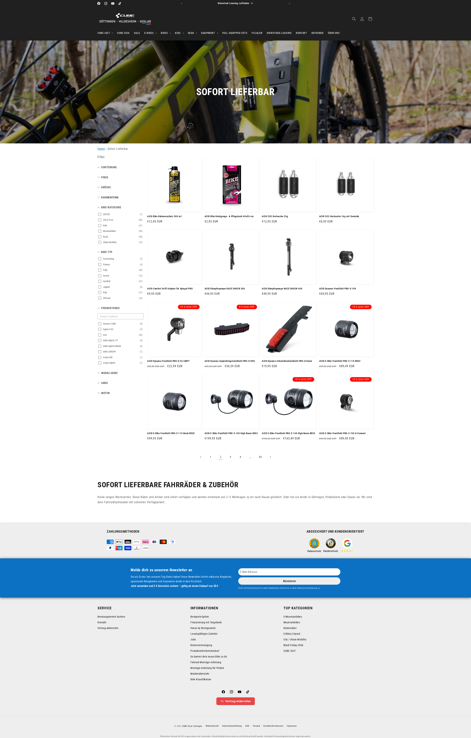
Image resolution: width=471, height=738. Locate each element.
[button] (105, 33)
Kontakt (102, 622)
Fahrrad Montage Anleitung (205, 662)
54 (260, 456)
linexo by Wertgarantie (203, 628)
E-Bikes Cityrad (292, 633)
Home (101, 149)
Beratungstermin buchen (111, 616)
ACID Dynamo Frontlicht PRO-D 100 (337, 288)
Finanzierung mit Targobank (206, 622)
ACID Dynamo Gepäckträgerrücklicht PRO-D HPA (230, 361)
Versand (256, 726)
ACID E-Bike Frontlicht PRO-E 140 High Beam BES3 (288, 433)
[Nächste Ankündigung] (289, 3)
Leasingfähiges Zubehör (203, 633)
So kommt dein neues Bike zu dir (208, 656)
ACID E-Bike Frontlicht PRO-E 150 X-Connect (342, 433)
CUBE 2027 (290, 650)
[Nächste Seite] (270, 457)
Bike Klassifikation (200, 679)
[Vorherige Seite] (201, 457)
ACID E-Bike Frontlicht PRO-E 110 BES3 (340, 361)
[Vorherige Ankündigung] (182, 3)
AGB (247, 726)
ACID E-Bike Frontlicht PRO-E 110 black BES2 (171, 433)
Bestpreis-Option (199, 616)
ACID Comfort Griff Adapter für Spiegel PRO (170, 288)
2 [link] (221, 457)
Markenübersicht (199, 673)
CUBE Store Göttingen (192, 726)
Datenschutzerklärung (232, 726)
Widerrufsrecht (212, 726)
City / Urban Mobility (295, 639)
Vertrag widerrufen (108, 628)
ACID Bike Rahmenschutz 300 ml (164, 216)
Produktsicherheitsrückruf (204, 650)
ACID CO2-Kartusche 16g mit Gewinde (339, 216)
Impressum (292, 726)
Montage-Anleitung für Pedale (207, 667)
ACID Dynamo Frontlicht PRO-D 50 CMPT (168, 361)
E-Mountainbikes (293, 616)
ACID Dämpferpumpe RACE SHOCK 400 (282, 288)
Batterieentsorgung (201, 645)
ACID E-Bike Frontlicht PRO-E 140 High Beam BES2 (231, 433)
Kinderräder (290, 628)
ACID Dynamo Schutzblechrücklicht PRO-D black (287, 361)
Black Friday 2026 (293, 645)
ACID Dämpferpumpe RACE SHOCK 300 (225, 288)
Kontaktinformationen (273, 726)
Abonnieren (289, 581)
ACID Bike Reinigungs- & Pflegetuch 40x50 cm (229, 216)
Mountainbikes (292, 622)
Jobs (193, 639)
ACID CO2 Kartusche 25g (275, 216)
